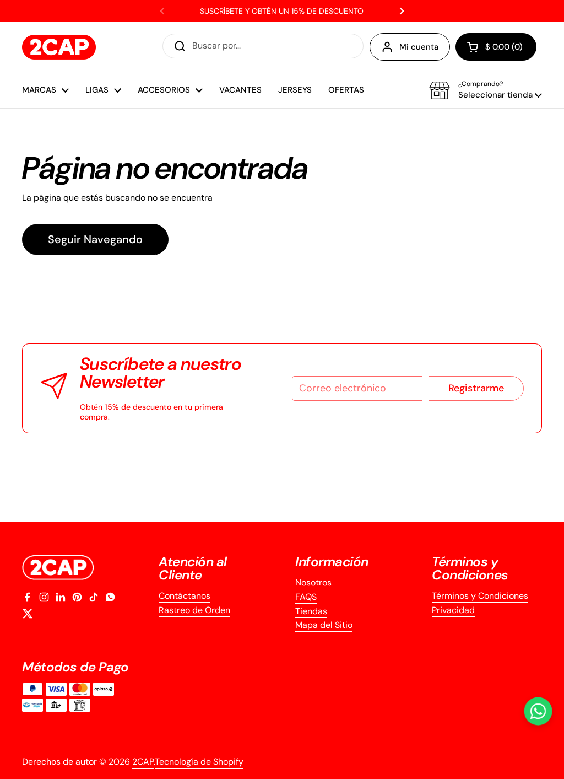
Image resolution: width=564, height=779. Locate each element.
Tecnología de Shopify (199, 761)
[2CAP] (59, 47)
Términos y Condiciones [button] (470, 568)
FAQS (306, 597)
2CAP (143, 761)
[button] (495, 47)
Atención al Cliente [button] (193, 568)
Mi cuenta (418, 46)
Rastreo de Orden (194, 610)
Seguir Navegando (95, 239)
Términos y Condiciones (480, 595)
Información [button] (331, 561)
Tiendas (311, 611)
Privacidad (453, 610)
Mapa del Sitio (323, 625)
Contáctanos (184, 595)
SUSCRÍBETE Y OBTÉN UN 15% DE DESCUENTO (282, 11)
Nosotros (313, 582)
